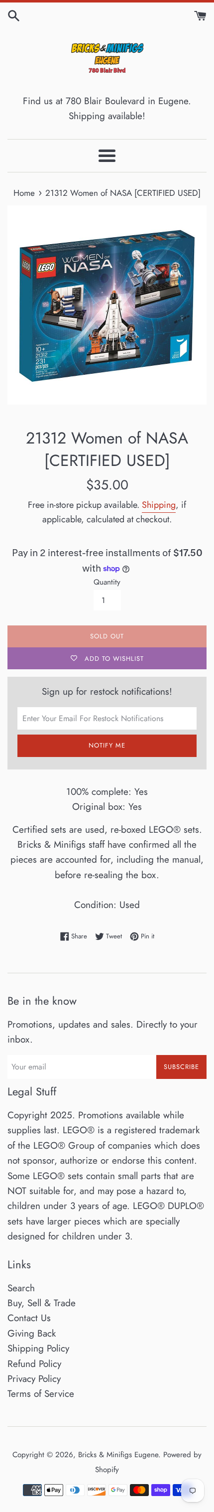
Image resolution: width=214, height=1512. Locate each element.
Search (21, 1288)
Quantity (107, 582)
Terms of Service (40, 1393)
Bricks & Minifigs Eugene (118, 1454)
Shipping (159, 504)
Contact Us (29, 1318)
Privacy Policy (34, 1378)
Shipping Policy (38, 1348)
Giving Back (31, 1333)
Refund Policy (34, 1363)
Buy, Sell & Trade (41, 1303)
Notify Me (107, 745)
